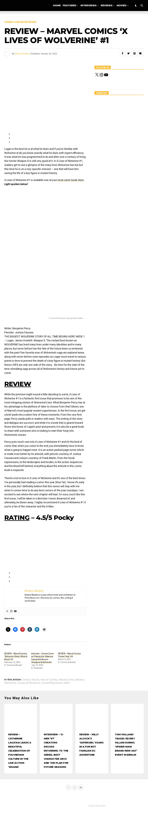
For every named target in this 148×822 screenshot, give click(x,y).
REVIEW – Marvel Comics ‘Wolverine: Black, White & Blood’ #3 (15, 656)
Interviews (89, 5)
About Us (107, 17)
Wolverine (10, 683)
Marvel (35, 680)
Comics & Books (85, 17)
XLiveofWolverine (52, 683)
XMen (66, 683)
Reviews (106, 5)
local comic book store (71, 180)
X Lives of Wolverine (28, 683)
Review (80, 680)
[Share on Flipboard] (134, 53)
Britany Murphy (22, 53)
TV (68, 17)
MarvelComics (67, 680)
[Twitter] (7, 611)
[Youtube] (15, 611)
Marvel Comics (49, 680)
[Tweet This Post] (128, 53)
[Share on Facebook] (122, 53)
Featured (69, 5)
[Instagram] (11, 611)
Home (57, 5)
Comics (26, 680)
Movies (121, 5)
